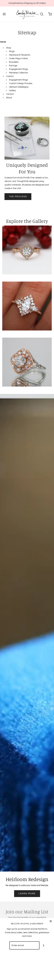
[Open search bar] (42, 14)
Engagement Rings (18, 69)
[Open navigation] (4, 14)
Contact (10, 94)
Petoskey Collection (18, 73)
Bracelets (13, 62)
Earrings (13, 65)
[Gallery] (27, 250)
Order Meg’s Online (18, 58)
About (9, 98)
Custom (10, 76)
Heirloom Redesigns (18, 87)
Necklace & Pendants (19, 55)
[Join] (43, 945)
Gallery (12, 90)
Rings (12, 51)
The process (18, 196)
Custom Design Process (20, 83)
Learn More (27, 893)
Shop (8, 48)
